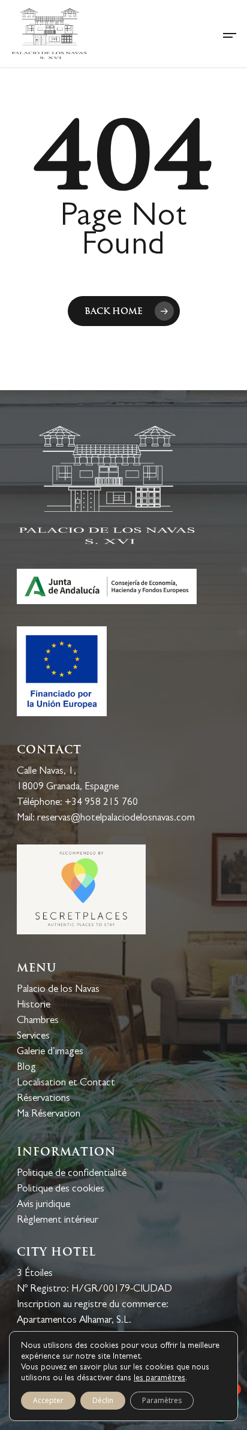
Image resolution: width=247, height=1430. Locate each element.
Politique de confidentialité (71, 1174)
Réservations (43, 1099)
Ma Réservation (48, 1114)
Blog (26, 1068)
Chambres (38, 1021)
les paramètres (159, 1378)
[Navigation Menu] (229, 34)
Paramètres (162, 1400)
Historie (33, 1005)
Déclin (102, 1400)
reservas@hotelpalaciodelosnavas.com (116, 818)
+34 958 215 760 (101, 803)
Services (33, 1036)
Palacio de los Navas (58, 990)
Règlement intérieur (57, 1220)
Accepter (48, 1400)
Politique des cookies (60, 1189)
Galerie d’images (50, 1052)
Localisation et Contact (66, 1083)
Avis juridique (43, 1205)
